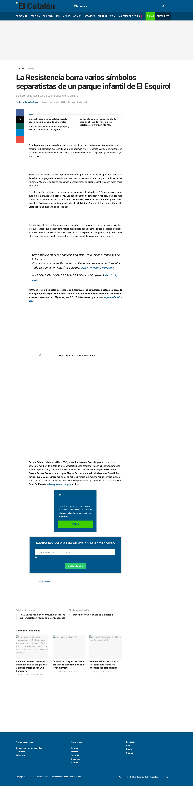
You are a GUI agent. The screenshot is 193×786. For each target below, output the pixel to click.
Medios (66, 16)
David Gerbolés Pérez (28, 102)
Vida (112, 16)
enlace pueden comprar (59, 484)
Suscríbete (163, 16)
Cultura (102, 16)
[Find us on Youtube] (168, 6)
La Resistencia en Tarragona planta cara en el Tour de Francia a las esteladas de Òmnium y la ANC (98, 122)
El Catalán (22, 16)
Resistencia (44, 581)
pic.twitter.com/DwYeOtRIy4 (98, 267)
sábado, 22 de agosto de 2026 (66, 672)
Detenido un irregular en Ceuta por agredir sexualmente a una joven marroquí (68, 664)
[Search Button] (176, 16)
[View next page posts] (78, 136)
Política (35, 16)
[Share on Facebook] (20, 112)
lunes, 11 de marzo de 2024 (53, 102)
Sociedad (48, 16)
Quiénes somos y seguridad (29, 748)
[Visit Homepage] (42, 6)
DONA (75, 524)
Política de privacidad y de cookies (144, 777)
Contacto (20, 752)
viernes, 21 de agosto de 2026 (103, 672)
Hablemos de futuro (129, 16)
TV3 (58, 16)
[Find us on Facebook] (158, 6)
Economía (130, 742)
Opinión (77, 16)
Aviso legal (123, 777)
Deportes (89, 16)
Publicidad (21, 755)
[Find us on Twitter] (163, 6)
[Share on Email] (20, 139)
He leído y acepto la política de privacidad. (59, 557)
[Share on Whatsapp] (20, 126)
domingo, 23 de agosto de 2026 (30, 675)
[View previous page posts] (73, 136)
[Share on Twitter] (20, 119)
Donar (150, 16)
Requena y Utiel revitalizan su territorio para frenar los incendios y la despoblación (104, 664)
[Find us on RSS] (176, 6)
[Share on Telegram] (20, 132)
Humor (129, 749)
